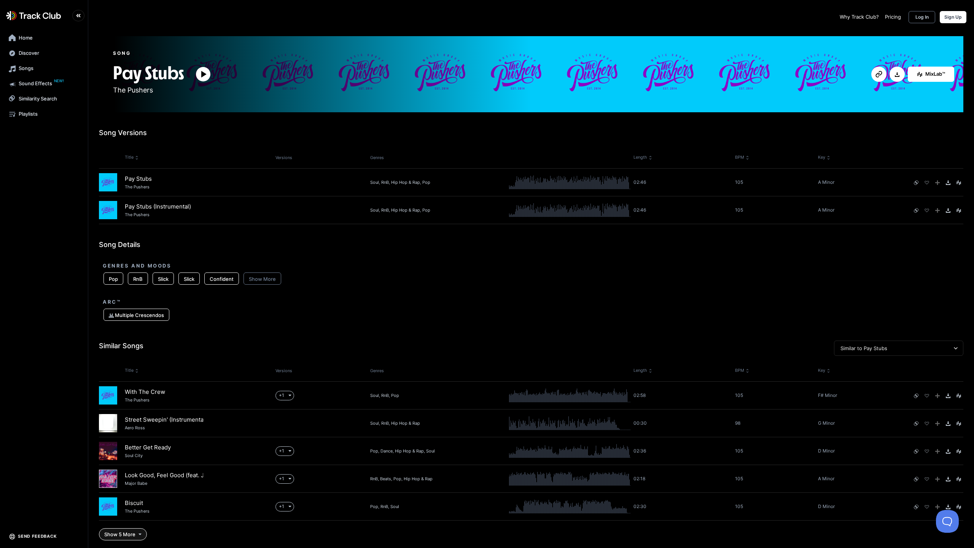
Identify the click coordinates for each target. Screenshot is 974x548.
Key (821, 157)
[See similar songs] (916, 182)
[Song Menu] (958, 182)
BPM (739, 157)
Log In (922, 17)
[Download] (897, 74)
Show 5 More (119, 534)
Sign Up (953, 17)
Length (640, 157)
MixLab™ (935, 74)
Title (129, 157)
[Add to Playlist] (937, 182)
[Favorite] (926, 182)
